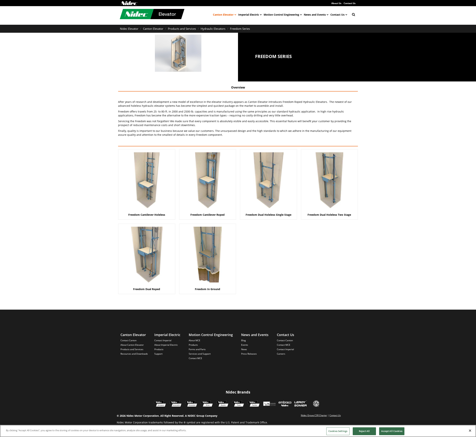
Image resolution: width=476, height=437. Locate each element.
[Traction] (253, 404)
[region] (238, 431)
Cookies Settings (337, 431)
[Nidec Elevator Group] (222, 404)
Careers (281, 353)
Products (158, 349)
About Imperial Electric (166, 344)
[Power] (238, 404)
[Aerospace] (160, 404)
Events (244, 344)
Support (158, 353)
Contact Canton (128, 340)
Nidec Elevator (129, 28)
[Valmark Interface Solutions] (269, 404)
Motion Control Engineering (281, 14)
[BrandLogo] (152, 14)
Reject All (364, 431)
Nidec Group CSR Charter (314, 415)
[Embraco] (285, 404)
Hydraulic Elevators (213, 28)
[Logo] (129, 3)
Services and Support (200, 353)
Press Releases (249, 353)
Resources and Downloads (134, 353)
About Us (336, 3)
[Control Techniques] (207, 404)
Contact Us (350, 3)
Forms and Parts (197, 349)
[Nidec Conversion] (191, 404)
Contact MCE (195, 358)
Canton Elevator (223, 14)
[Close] (470, 430)
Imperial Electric (248, 14)
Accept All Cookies (391, 431)
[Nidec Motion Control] (175, 404)
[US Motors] (316, 404)
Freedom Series (240, 28)
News (244, 349)
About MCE (194, 340)
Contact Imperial (162, 340)
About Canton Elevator (132, 344)
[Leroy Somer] (300, 404)
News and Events (315, 14)
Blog (243, 340)
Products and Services (182, 28)
